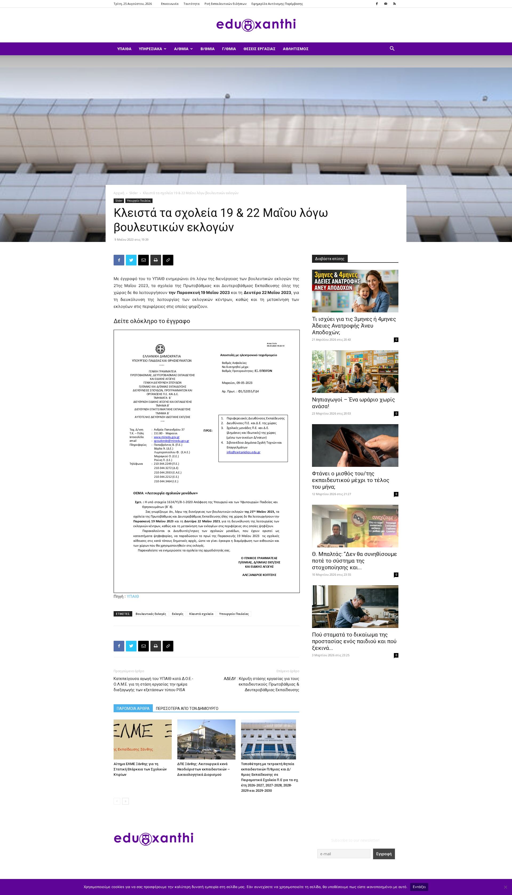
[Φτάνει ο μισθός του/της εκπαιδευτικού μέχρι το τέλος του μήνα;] (355, 445)
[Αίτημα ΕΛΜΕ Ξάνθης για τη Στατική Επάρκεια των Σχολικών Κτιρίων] (143, 739)
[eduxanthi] (256, 25)
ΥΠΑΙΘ (133, 596)
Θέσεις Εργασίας (259, 48)
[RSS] (394, 3)
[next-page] (125, 801)
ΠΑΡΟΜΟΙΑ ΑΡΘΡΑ (133, 708)
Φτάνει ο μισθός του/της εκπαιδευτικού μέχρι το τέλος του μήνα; (350, 480)
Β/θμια (208, 48)
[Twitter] (131, 260)
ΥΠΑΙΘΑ (124, 48)
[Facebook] (377, 3)
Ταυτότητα (191, 4)
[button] (392, 49)
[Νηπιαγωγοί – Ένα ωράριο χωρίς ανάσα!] (355, 371)
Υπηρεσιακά (150, 48)
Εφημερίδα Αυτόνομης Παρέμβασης (277, 4)
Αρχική (119, 193)
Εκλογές (177, 614)
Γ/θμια (229, 48)
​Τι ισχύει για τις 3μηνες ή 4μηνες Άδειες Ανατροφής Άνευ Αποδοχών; (354, 326)
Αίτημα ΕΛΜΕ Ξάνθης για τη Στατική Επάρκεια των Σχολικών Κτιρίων (140, 769)
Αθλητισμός (296, 48)
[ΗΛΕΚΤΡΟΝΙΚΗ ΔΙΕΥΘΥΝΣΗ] (143, 260)
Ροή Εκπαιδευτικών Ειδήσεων (225, 4)
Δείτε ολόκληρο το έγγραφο (152, 321)
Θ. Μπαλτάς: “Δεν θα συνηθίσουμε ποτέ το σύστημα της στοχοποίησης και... (354, 561)
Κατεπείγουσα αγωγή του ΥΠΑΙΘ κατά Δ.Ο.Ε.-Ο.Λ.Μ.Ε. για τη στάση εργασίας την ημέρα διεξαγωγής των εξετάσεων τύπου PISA (153, 684)
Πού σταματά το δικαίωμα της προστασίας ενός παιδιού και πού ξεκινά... (354, 641)
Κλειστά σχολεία (201, 614)
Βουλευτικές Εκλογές (151, 614)
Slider (133, 193)
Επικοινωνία (169, 4)
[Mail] (386, 3)
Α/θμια (181, 48)
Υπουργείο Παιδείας (139, 200)
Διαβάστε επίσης (330, 259)
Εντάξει (419, 887)
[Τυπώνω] (155, 260)
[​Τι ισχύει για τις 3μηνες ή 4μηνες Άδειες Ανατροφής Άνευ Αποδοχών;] (355, 291)
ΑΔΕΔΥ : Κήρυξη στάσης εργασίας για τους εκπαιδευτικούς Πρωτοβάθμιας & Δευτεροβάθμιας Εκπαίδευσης (261, 684)
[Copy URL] (168, 260)
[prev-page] (117, 801)
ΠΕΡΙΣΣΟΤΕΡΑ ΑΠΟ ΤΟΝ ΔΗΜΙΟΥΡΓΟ (187, 708)
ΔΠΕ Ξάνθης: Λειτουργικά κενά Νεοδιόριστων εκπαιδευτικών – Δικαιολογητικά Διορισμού (203, 769)
